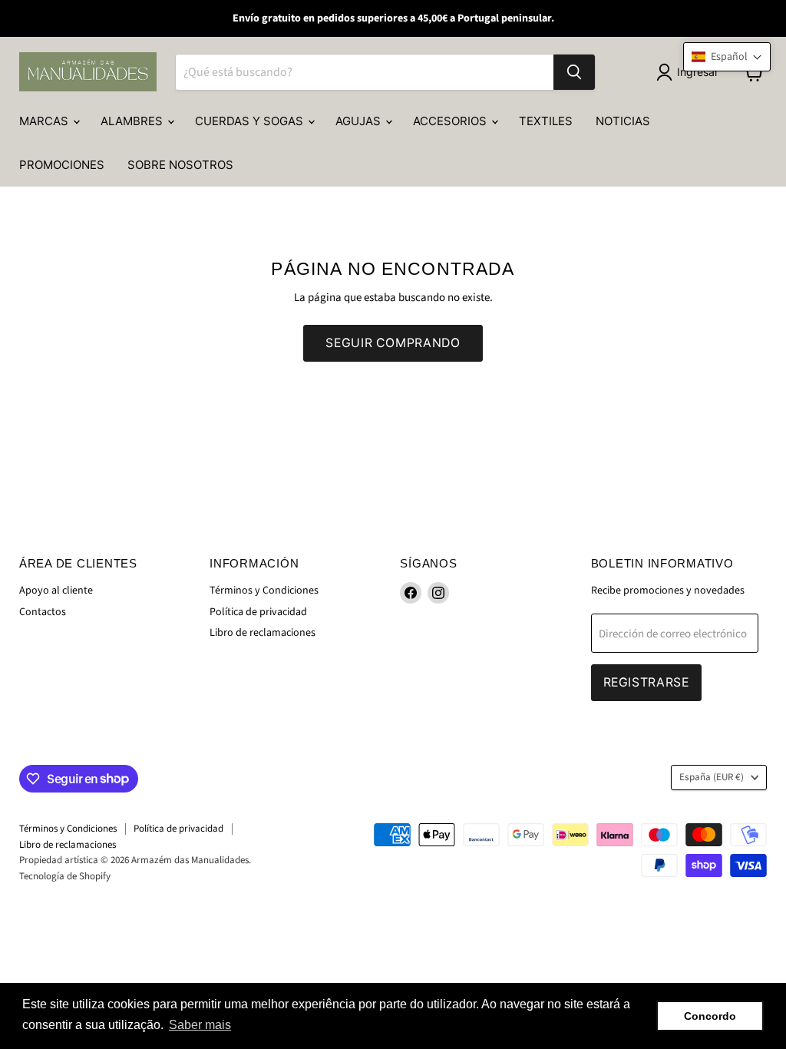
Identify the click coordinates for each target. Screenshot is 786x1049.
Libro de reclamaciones (262, 632)
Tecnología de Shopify (65, 876)
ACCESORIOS (451, 121)
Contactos (42, 612)
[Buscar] (574, 72)
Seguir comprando (392, 343)
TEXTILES (546, 121)
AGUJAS (359, 121)
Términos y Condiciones (264, 590)
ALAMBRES (133, 121)
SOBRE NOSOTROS (180, 164)
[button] (727, 57)
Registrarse (646, 682)
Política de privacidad (258, 612)
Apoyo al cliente (56, 590)
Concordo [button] (710, 1016)
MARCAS (45, 121)
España (711, 777)
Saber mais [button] (200, 1024)
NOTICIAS (623, 121)
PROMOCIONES (61, 164)
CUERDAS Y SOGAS (250, 121)
